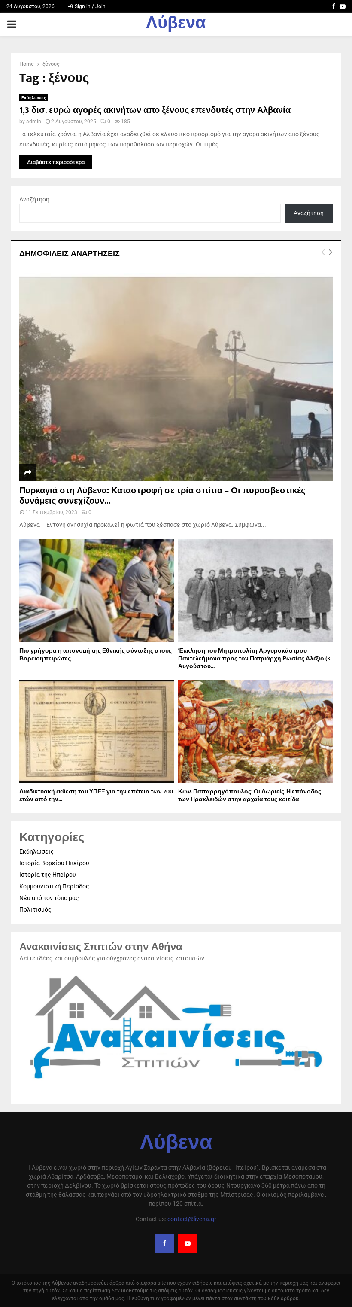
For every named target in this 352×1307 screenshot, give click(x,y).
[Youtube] (187, 1243)
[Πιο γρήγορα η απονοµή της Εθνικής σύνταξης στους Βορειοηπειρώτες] (96, 590)
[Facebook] (164, 1243)
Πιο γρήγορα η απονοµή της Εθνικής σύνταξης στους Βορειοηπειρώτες (95, 654)
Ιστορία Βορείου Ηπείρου (54, 863)
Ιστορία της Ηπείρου (47, 874)
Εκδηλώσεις (33, 97)
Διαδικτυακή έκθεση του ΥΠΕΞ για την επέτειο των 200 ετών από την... (96, 795)
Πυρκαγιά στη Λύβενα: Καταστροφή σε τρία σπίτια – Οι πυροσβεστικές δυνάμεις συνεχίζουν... (162, 495)
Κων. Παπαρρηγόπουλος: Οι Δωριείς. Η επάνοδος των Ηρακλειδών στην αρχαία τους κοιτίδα (249, 795)
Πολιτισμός (35, 909)
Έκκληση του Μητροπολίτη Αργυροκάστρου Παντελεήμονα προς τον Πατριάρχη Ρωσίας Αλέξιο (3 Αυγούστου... (254, 658)
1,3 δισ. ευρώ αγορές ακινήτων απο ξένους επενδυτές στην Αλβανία (155, 110)
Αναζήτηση (34, 199)
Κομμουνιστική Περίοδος (54, 886)
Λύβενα (176, 24)
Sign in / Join (89, 6)
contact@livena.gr (191, 1219)
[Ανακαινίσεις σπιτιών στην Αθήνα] (176, 1083)
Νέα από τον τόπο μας (49, 897)
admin (33, 122)
